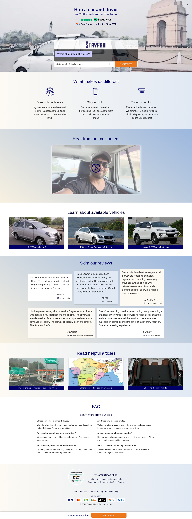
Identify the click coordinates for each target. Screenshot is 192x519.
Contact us (108, 491)
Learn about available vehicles (96, 212)
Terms (76, 491)
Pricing (100, 491)
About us (92, 491)
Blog (116, 491)
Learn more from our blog (96, 414)
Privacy (83, 491)
